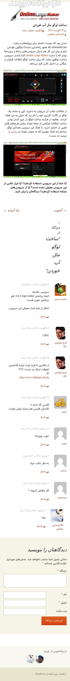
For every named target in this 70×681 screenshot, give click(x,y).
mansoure (62, 498)
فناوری (39, 30)
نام (64, 594)
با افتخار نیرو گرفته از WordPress (51, 674)
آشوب (60, 210)
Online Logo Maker (37, 55)
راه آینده (11, 210)
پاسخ (43, 317)
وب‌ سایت (61, 611)
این (19, 131)
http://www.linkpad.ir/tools (34, 378)
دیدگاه (62, 571)
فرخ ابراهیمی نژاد (60, 344)
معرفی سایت (28, 30)
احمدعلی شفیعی (56, 34)
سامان (64, 471)
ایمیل (63, 602)
